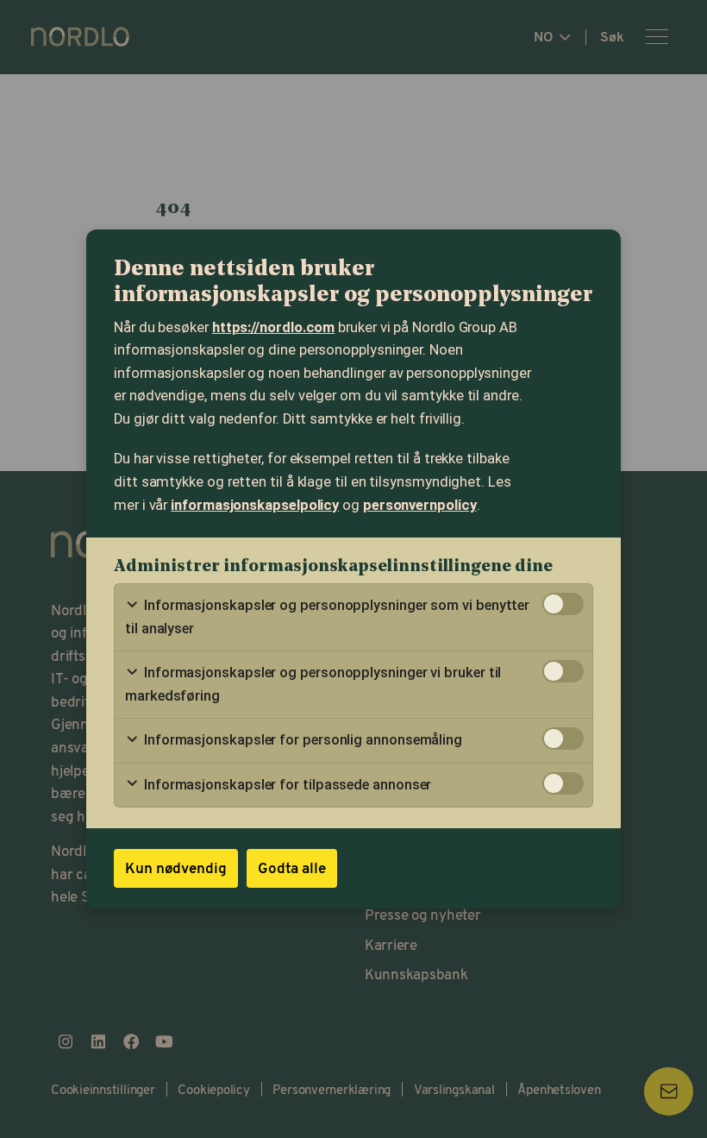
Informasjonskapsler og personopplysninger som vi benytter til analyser (327, 617)
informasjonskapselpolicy (255, 505)
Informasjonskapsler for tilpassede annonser (286, 784)
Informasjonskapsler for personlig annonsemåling (301, 740)
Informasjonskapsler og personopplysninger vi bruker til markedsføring (313, 684)
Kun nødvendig (176, 867)
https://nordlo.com (273, 327)
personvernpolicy (420, 505)
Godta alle (292, 867)
